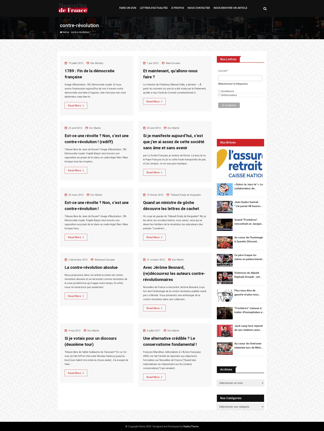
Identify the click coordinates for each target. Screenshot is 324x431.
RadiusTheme (191, 426)
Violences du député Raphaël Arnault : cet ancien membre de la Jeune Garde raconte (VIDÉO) (247, 275)
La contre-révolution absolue (91, 267)
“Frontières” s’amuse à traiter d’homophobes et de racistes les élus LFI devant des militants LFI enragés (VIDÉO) (248, 310)
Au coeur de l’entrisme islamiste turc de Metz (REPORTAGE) (247, 346)
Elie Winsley (96, 63)
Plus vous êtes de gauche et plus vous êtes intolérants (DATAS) (249, 293)
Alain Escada (173, 63)
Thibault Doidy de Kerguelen (185, 194)
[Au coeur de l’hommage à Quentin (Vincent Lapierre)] (225, 242)
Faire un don (127, 7)
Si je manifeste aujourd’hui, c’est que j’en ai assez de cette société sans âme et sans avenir (173, 141)
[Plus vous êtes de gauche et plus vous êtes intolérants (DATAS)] (225, 295)
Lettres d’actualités (154, 7)
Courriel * (223, 70)
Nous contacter (199, 7)
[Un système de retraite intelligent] (239, 163)
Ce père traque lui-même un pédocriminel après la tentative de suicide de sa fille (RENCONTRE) (248, 257)
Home (65, 32)
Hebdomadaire (228, 95)
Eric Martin (95, 128)
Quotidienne (227, 91)
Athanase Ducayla (105, 259)
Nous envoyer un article (230, 7)
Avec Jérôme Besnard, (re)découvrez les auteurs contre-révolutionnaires (174, 273)
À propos (177, 7)
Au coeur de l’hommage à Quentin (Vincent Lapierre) (248, 240)
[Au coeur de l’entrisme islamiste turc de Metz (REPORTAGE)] (225, 348)
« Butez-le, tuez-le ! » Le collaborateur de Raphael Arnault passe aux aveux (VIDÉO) (248, 186)
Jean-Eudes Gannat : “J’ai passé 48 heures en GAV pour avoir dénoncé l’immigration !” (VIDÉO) (249, 204)
